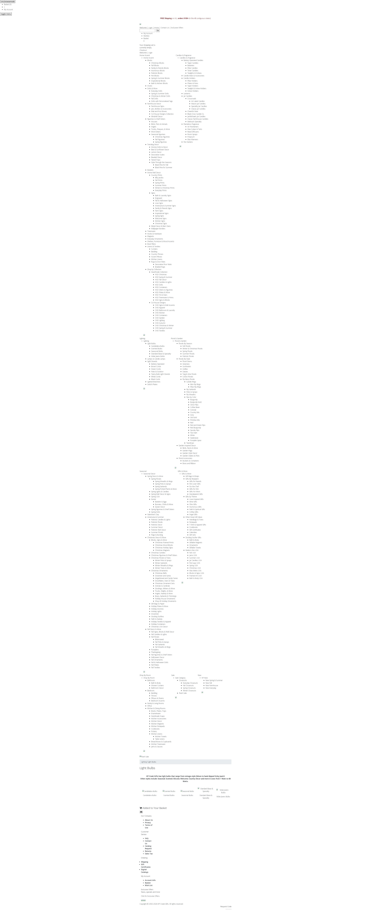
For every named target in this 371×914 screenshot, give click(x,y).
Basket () (7, 4)
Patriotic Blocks (157, 73)
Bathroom (151, 680)
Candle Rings (191, 382)
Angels (153, 126)
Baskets (150, 170)
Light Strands (152, 361)
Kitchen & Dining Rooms (156, 708)
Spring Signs (159, 216)
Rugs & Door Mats (158, 262)
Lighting (142, 338)
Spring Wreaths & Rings (164, 481)
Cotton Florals (188, 376)
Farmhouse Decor (154, 104)
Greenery (186, 364)
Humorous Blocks (158, 70)
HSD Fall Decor (161, 279)
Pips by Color (191, 397)
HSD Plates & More (162, 292)
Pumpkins (155, 649)
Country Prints (156, 175)
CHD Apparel (160, 307)
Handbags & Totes (196, 519)
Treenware (151, 231)
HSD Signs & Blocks (162, 300)
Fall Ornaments (157, 660)
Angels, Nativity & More (164, 593)
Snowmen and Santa (163, 576)
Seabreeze (194, 438)
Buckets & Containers (191, 461)
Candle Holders (189, 78)
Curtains (154, 249)
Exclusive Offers (177, 27)
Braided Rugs (160, 267)
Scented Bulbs (156, 348)
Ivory (192, 415)
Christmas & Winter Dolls (160, 96)
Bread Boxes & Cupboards (161, 741)
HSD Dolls (159, 285)
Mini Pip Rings (195, 384)
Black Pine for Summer (163, 167)
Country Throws (157, 254)
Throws (154, 696)
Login (150, 27)
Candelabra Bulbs (158, 346)
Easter (153, 499)
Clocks (149, 86)
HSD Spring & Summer (163, 277)
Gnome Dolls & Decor (159, 147)
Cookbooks (193, 527)
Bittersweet (159, 639)
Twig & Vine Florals (189, 374)
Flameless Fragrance (191, 124)
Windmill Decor (157, 116)
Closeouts (183, 680)
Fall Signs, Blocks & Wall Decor (162, 632)
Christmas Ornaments (159, 570)
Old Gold (193, 417)
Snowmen (155, 614)
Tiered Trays (155, 160)
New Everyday (210, 688)
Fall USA (192, 553)
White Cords (155, 376)
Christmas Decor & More (156, 537)
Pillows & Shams (157, 698)
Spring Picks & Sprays (163, 484)
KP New (205, 678)
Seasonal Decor (149, 474)
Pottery (154, 731)
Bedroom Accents (158, 701)
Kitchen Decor (156, 721)
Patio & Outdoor (157, 371)
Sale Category (180, 678)
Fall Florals (186, 346)
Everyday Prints (161, 190)
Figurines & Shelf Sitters (156, 119)
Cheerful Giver (192, 111)
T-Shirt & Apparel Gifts (197, 525)
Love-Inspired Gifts (196, 499)
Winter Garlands (161, 563)
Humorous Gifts (195, 507)
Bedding (154, 251)
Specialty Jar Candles (199, 106)
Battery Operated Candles (193, 60)
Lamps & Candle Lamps (156, 359)
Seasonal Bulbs (157, 351)
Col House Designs (158, 302)
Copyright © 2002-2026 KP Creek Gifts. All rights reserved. (161, 904)
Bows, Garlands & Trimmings (165, 596)
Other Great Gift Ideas (194, 517)
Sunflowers (187, 366)
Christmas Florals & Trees (161, 558)
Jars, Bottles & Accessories (161, 109)
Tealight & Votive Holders (196, 88)
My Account (8, 9)
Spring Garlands (161, 486)
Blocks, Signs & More (159, 540)
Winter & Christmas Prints (164, 188)
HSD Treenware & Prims (164, 297)
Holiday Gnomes (157, 609)
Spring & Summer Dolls (160, 93)
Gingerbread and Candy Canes (166, 578)
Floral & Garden (177, 338)
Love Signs (159, 203)
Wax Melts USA (195, 570)
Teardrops (190, 443)
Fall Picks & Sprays (162, 642)
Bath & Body (194, 540)
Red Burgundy (195, 427)
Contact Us (165, 27)
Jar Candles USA (195, 560)
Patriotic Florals (188, 356)
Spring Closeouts (189, 688)
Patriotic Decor (156, 525)
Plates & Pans (192, 83)
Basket (146, 39)
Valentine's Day (153, 514)
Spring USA (155, 496)
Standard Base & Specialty (161, 354)
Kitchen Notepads (158, 726)
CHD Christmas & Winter (164, 325)
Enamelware (155, 713)
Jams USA (193, 555)
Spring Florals (187, 351)
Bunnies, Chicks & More (164, 504)
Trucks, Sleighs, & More (164, 591)
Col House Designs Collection (162, 114)
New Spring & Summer (214, 680)
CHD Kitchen (160, 313)
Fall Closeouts (188, 685)
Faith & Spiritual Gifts (197, 509)
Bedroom (150, 690)
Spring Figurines (161, 142)
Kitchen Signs (160, 221)
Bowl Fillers (151, 244)
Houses (154, 121)
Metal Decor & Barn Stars (161, 226)
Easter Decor (160, 507)
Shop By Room (145, 675)
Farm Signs (159, 211)
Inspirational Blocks (158, 81)
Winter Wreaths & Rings (164, 565)
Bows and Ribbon (189, 463)
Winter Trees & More (163, 568)
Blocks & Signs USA (196, 573)
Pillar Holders (192, 81)
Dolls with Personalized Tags (162, 101)
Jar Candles (188, 96)
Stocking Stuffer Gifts (193, 537)
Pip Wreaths (191, 394)
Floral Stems (187, 361)
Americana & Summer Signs (165, 206)
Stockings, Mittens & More (165, 588)
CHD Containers (161, 315)
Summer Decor (157, 527)
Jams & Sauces (157, 746)
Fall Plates (155, 665)
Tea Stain (193, 433)
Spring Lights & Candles (160, 491)
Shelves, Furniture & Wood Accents (160, 241)
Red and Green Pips (197, 425)
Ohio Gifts (193, 504)
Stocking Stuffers (157, 616)
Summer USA (194, 558)
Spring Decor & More (155, 476)
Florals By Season (185, 343)
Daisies (185, 371)
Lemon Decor (156, 152)
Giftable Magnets (195, 542)
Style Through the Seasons (161, 162)
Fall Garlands (160, 644)
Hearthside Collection (159, 272)
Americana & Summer (155, 517)
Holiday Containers (158, 624)
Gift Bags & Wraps (192, 476)
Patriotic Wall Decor (158, 530)
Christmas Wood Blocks (164, 545)
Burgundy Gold (195, 402)
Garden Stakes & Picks (191, 456)
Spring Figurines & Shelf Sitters (162, 509)
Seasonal (143, 471)
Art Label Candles (198, 101)
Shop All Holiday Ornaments (165, 601)
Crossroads (191, 98)
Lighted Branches (153, 382)
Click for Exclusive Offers (150, 896)
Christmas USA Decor (159, 626)
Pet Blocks (155, 75)
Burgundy (193, 399)
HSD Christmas (161, 274)
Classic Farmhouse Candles (197, 119)
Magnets (150, 236)
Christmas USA (195, 568)
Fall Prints (158, 180)
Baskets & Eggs (161, 502)
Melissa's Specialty (194, 121)
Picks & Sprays (191, 392)
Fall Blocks (155, 65)
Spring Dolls (155, 512)
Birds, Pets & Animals (159, 124)
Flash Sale (183, 693)
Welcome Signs (160, 218)
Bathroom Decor (157, 688)
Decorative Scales (158, 155)
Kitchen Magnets (157, 724)
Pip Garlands (191, 389)
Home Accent (145, 55)
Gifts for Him (194, 489)
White (192, 435)
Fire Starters (188, 142)
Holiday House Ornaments (165, 598)
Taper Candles (192, 63)
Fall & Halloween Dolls (159, 662)
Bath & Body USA (196, 578)
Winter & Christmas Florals (193, 348)
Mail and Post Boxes (159, 111)
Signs (153, 193)
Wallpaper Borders (158, 228)
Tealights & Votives (194, 73)
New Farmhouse (211, 685)
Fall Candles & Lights (159, 634)
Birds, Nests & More (190, 448)
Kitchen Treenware (158, 744)
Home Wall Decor (154, 172)
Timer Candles (192, 70)
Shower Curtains (157, 685)
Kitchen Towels (160, 736)
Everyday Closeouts (190, 683)
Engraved (158, 198)
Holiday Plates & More (159, 606)
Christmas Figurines (162, 137)
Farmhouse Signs (157, 106)
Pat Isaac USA (194, 563)
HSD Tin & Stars (161, 295)
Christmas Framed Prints (164, 542)
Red (191, 422)
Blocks (149, 60)
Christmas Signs (161, 223)
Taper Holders (192, 86)
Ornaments (193, 545)
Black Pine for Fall (161, 165)
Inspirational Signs (161, 213)
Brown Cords (156, 366)
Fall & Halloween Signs (163, 200)
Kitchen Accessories (158, 718)
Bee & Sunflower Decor (160, 149)
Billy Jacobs (159, 177)
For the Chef (194, 486)
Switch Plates (152, 384)
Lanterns (187, 93)
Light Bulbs (151, 343)
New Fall (208, 683)
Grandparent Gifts (196, 494)
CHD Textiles (160, 330)
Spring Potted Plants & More (166, 489)
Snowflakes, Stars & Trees (165, 581)
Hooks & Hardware (154, 234)
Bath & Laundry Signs (163, 195)
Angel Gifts (193, 514)
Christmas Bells (161, 573)
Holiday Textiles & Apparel (161, 621)
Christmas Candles (158, 553)
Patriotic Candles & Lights (160, 519)
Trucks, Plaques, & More (160, 129)
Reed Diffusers (193, 132)
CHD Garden (160, 318)
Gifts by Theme (191, 496)
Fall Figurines (160, 139)
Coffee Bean (195, 407)
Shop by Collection (154, 269)
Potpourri (190, 137)
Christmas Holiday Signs (164, 547)
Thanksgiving (155, 652)
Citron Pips (194, 405)
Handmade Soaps (158, 716)
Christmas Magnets (162, 550)
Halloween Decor (157, 657)
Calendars (193, 532)
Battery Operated (157, 364)
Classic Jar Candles (198, 109)
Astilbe (185, 369)
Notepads (193, 522)
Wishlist (146, 36)
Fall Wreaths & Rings (163, 647)
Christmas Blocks (157, 63)
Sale (172, 675)
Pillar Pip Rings (195, 387)
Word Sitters (156, 132)
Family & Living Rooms (155, 703)
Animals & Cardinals (162, 586)
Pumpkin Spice (195, 440)
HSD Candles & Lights (163, 282)
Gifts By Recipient (192, 479)
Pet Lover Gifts (194, 484)
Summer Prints (160, 185)
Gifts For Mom (194, 491)
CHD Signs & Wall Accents (165, 305)
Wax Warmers (192, 139)
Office (149, 706)
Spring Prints (159, 183)
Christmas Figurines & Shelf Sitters (164, 555)
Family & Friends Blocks (160, 68)
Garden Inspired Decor (187, 445)
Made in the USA (192, 550)
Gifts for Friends (195, 481)
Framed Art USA (195, 576)
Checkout (143, 50)
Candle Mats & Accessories (194, 75)
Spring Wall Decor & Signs (160, 494)
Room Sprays (192, 134)
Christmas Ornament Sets (165, 583)
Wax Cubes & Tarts (194, 129)
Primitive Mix (195, 420)
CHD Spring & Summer (163, 328)
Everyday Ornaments (155, 239)
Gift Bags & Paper (157, 604)
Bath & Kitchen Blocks (159, 83)
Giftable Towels (195, 547)
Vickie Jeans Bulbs (158, 356)
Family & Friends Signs (163, 208)
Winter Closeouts (189, 690)
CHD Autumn (160, 323)
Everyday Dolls (156, 91)
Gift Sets (192, 535)
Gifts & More (182, 471)
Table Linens (160, 739)
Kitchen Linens (156, 259)
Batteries (190, 65)
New (199, 675)
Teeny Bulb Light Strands (160, 374)
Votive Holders (192, 91)
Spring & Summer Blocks (160, 78)
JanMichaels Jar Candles (196, 116)
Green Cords (156, 369)
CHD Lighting (160, 320)
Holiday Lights (156, 611)
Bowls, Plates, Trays (158, 711)
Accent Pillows (156, 257)
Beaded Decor (156, 157)
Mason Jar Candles (198, 104)
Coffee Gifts (193, 512)
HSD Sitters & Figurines (164, 290)
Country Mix (194, 412)
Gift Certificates (195, 530)
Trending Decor (153, 144)
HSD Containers (161, 287)
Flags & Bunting (157, 535)
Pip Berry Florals (189, 379)
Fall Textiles (155, 667)
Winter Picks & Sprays (163, 560)
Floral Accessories (185, 458)
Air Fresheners (192, 126)
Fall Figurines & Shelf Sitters (161, 655)
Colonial (193, 410)
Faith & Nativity (156, 619)
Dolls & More (152, 88)
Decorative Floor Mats (163, 264)
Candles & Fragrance (183, 55)
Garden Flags (187, 450)
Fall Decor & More (154, 629)
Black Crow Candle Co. (195, 114)
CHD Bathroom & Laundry (165, 310)
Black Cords (155, 379)
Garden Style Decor (190, 453)
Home (156, 27)
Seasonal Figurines (158, 134)
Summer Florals (188, 354)
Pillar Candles (192, 68)
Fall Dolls (154, 98)
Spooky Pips (194, 430)
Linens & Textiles (153, 246)
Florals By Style (184, 359)
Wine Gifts (193, 502)
